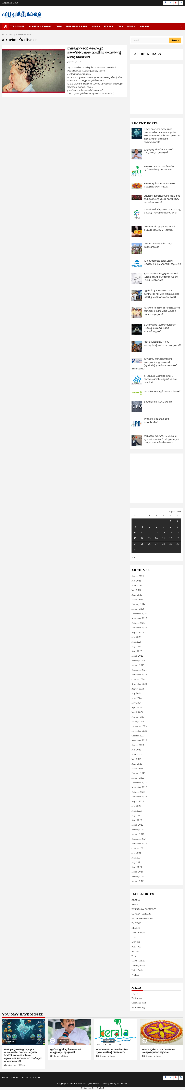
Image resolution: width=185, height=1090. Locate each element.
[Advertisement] (156, 86)
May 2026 (136, 590)
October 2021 (138, 848)
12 (149, 532)
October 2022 (138, 792)
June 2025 (137, 642)
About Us (14, 1077)
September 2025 (139, 628)
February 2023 (139, 773)
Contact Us (26, 1077)
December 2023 (139, 726)
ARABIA (136, 900)
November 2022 (139, 787)
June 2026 (137, 585)
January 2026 (138, 609)
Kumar (22, 1065)
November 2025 (139, 618)
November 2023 (139, 731)
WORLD (135, 975)
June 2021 (137, 858)
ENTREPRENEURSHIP (77, 26)
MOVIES (96, 26)
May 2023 (136, 759)
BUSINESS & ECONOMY (39, 26)
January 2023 (138, 778)
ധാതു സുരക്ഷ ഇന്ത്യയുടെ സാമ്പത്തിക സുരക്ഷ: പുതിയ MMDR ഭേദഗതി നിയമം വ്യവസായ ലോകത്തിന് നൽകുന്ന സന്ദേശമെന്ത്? (23, 1055)
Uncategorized (138, 965)
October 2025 (138, 623)
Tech (134, 956)
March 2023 (137, 768)
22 (170, 538)
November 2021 (139, 843)
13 (156, 532)
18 (142, 538)
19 (149, 538)
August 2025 (138, 632)
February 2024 (139, 717)
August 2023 (138, 745)
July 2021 (136, 853)
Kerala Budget (138, 932)
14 (163, 532)
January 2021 (138, 881)
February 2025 (139, 660)
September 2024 (139, 684)
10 (135, 532)
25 (142, 544)
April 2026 (137, 595)
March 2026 (137, 599)
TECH (120, 26)
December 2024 (139, 670)
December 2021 (139, 839)
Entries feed (137, 998)
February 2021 (139, 876)
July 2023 (136, 750)
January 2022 (138, 834)
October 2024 (138, 679)
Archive (144, 26)
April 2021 (137, 867)
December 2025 (139, 614)
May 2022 (136, 815)
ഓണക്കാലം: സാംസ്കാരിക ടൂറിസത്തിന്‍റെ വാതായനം (112, 1051)
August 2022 (138, 801)
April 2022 (137, 820)
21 (163, 538)
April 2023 (137, 764)
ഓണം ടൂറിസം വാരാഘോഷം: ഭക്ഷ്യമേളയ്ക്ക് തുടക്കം (158, 1051)
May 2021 (136, 862)
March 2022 (137, 825)
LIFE (134, 937)
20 (156, 538)
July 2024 (136, 693)
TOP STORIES (17, 26)
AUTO (59, 26)
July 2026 (136, 581)
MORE (130, 26)
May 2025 (136, 646)
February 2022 (139, 829)
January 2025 (138, 665)
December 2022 (139, 783)
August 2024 (138, 689)
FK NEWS (108, 26)
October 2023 (138, 736)
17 (135, 538)
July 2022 (136, 806)
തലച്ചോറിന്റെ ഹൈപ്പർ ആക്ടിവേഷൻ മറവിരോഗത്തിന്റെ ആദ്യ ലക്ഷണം (94, 53)
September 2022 (139, 797)
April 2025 (137, 651)
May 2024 (136, 703)
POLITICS (136, 947)
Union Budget (138, 970)
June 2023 (137, 754)
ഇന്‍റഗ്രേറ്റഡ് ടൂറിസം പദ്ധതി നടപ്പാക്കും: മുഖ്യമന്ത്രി (65, 1051)
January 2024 (138, 721)
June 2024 (137, 698)
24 (135, 544)
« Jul (134, 557)
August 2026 (138, 576)
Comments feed (139, 1003)
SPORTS (135, 951)
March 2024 (137, 712)
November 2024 (139, 674)
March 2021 (137, 872)
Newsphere (108, 1083)
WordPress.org (138, 1007)
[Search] (181, 26)
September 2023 (139, 740)
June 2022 (137, 811)
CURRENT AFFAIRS (141, 914)
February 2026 (139, 604)
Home (5, 1077)
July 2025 (136, 637)
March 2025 (137, 656)
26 (149, 544)
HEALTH (136, 928)
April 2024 (137, 707)
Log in (135, 993)
